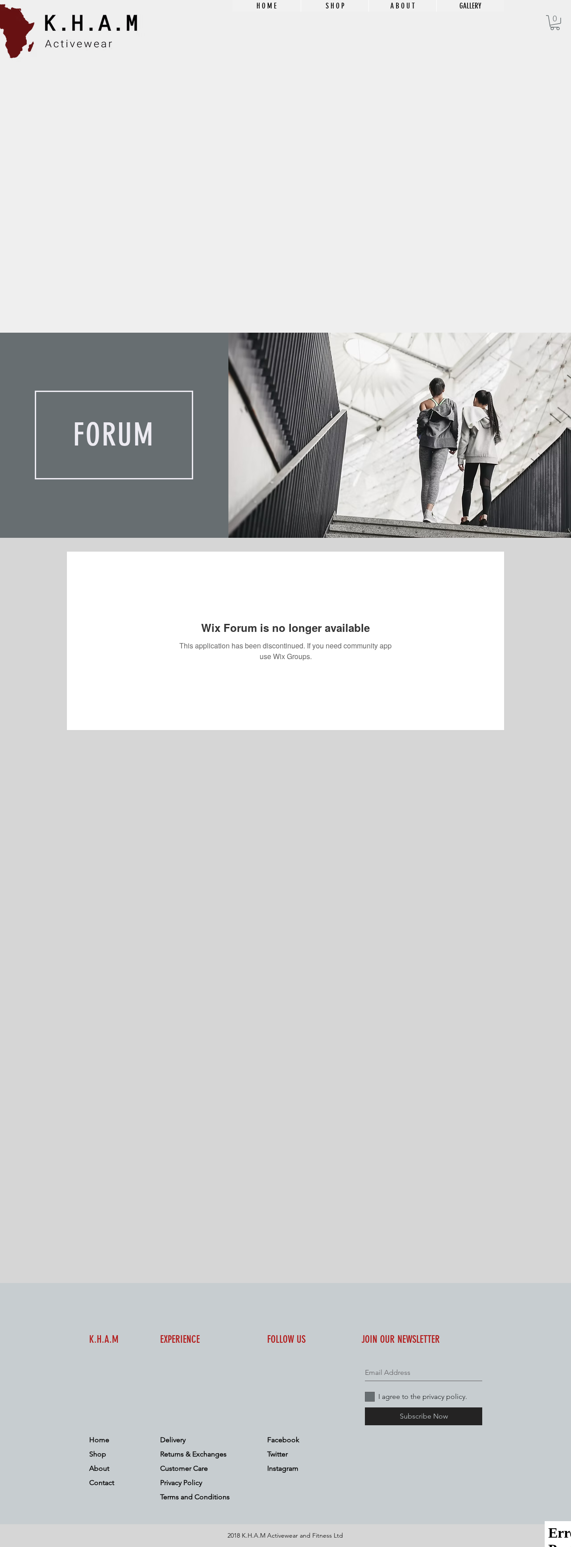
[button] (555, 22)
